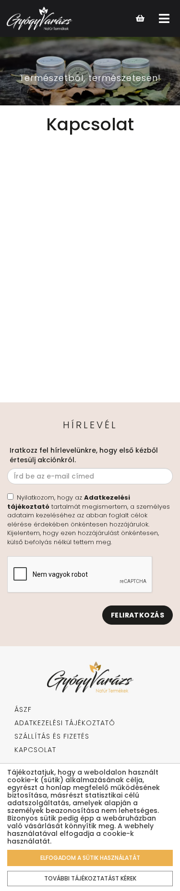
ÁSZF (23, 709)
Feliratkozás (137, 615)
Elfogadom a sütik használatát (90, 858)
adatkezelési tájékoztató (64, 723)
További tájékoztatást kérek (90, 878)
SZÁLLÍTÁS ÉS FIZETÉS (51, 736)
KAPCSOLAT (35, 749)
